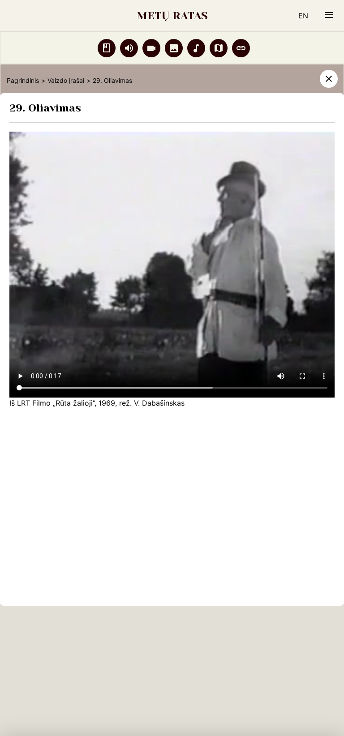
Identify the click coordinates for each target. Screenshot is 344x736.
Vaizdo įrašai (65, 80)
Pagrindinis (23, 80)
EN (303, 15)
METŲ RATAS (172, 15)
